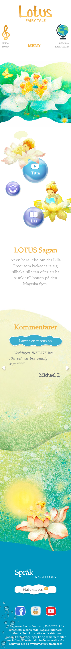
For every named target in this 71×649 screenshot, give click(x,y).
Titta (35, 172)
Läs (34, 220)
